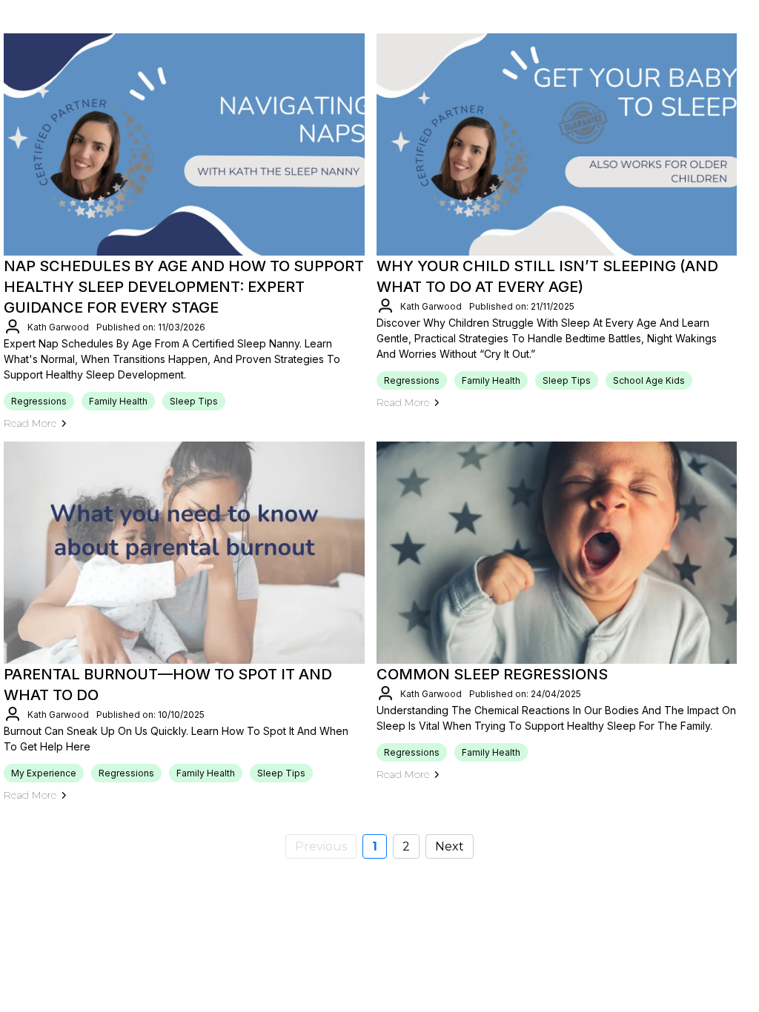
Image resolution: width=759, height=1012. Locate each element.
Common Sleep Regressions (494, 674)
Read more (30, 423)
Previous (321, 846)
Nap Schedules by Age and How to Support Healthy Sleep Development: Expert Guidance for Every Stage (184, 286)
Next (449, 846)
